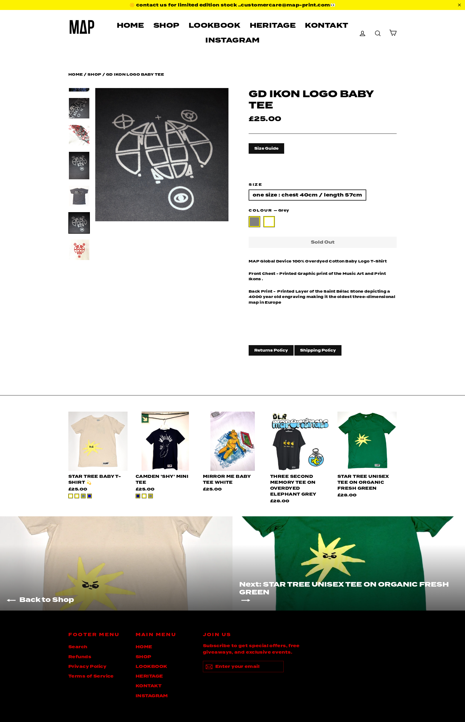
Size (255, 185)
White (269, 221)
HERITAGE (273, 25)
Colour (269, 210)
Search (77, 646)
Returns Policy (271, 350)
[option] (161, 154)
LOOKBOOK (214, 25)
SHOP (166, 25)
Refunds (79, 656)
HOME (130, 25)
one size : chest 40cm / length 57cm (307, 195)
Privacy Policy (87, 666)
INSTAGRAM (232, 40)
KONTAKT (326, 25)
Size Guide (266, 148)
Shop (94, 74)
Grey (254, 221)
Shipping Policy (318, 350)
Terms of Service (91, 676)
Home (75, 74)
